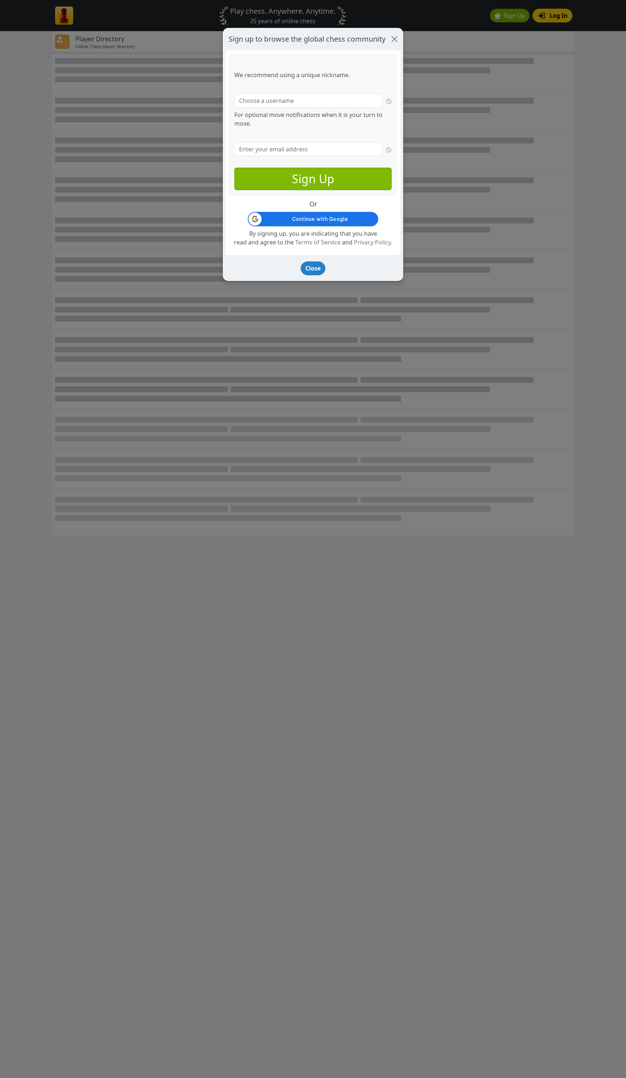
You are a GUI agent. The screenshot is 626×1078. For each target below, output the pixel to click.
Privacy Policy (372, 242)
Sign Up (313, 178)
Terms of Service (318, 242)
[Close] (394, 39)
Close (313, 268)
